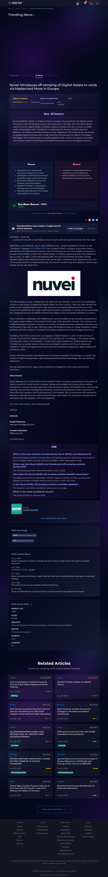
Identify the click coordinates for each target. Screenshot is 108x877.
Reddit (88, 833)
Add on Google (75, 228)
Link (13, 639)
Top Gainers (65, 830)
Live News (66, 847)
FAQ (19, 837)
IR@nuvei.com (16, 433)
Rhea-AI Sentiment (49, 98)
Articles (65, 826)
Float (14, 615)
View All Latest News (52, 809)
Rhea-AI (19, 840)
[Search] (91, 3)
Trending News (20, 15)
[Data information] (31, 604)
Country (15, 643)
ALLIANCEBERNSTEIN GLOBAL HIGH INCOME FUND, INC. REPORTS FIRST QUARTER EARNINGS (27, 734)
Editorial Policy (20, 833)
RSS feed (88, 826)
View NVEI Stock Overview (54, 518)
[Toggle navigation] (97, 3)
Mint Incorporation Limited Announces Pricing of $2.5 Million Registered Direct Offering (29, 684)
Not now (91, 228)
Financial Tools (65, 850)
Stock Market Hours (65, 854)
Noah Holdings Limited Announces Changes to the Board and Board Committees (73, 711)
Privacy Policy (42, 833)
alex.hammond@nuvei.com (22, 424)
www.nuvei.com (42, 404)
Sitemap (19, 843)
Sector (14, 629)
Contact (19, 830)
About (19, 826)
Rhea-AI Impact (20, 98)
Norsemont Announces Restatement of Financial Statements (76, 787)
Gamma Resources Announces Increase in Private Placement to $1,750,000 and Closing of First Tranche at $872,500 (77, 761)
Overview (15, 75)
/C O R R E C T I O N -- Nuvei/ (23, 570)
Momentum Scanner (65, 840)
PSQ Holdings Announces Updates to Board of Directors (34, 585)
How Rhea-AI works (54, 213)
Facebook (88, 830)
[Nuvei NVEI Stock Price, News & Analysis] (16, 509)
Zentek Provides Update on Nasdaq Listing (74, 683)
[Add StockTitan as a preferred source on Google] (96, 220)
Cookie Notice (42, 830)
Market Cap (17, 609)
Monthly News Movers (65, 837)
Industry (15, 622)
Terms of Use (42, 826)
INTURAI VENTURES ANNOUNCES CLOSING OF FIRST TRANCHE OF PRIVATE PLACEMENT (30, 761)
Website (15, 636)
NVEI (32, 248)
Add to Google (88, 837)
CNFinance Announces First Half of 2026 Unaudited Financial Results (76, 733)
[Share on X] (85, 220)
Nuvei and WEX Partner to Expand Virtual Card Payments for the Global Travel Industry (48, 591)
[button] (78, 3)
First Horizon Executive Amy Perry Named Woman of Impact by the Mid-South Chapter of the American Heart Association (30, 711)
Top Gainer (45, 678)
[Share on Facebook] (93, 220)
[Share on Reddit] (89, 220)
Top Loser (92, 678)
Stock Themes (65, 843)
